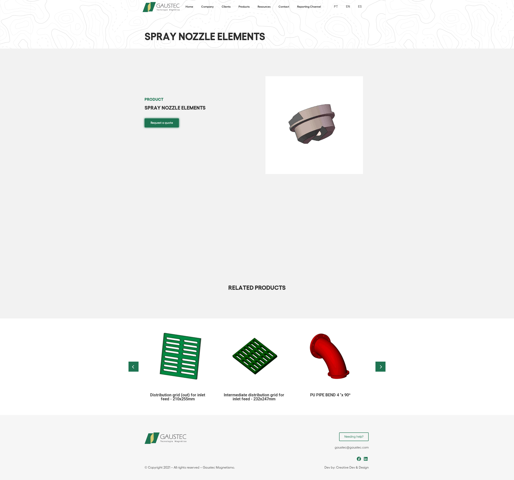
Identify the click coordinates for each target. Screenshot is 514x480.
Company (207, 6)
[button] (162, 122)
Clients (226, 6)
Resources (264, 6)
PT (336, 6)
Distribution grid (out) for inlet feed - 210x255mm (177, 397)
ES (360, 6)
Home (189, 6)
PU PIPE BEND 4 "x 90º (330, 395)
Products (244, 6)
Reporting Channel (309, 6)
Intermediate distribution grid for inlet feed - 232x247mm (254, 397)
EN (348, 6)
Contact (283, 6)
